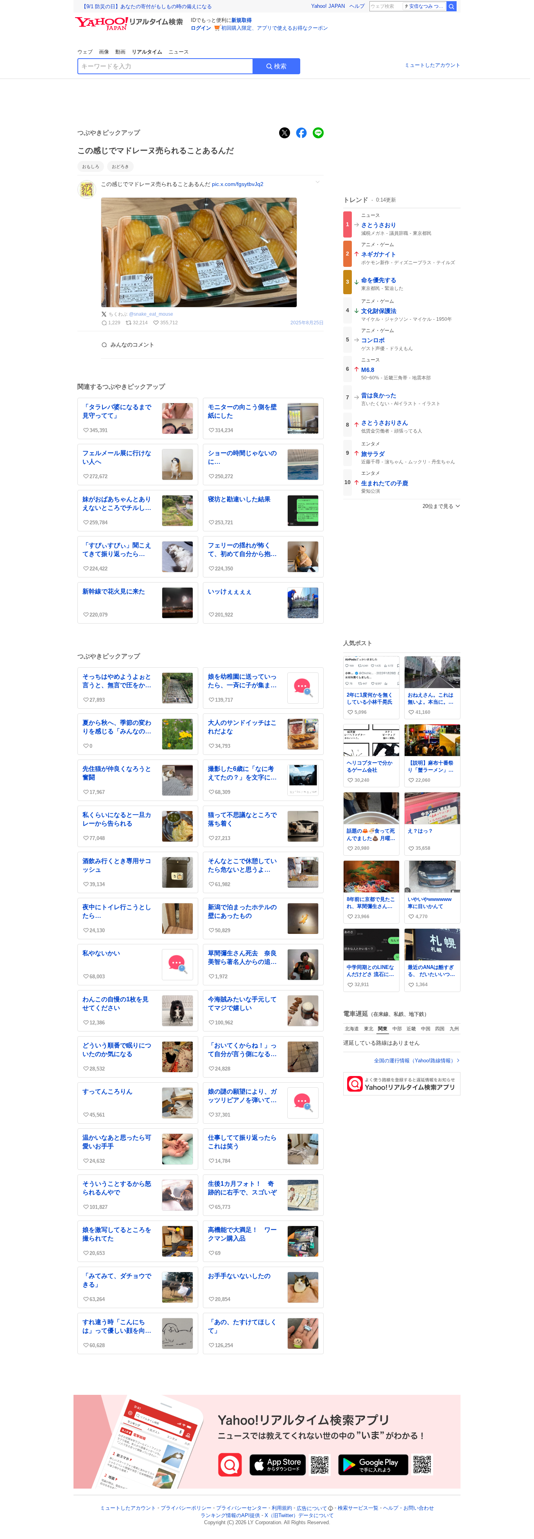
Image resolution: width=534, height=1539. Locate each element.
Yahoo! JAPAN (328, 6)
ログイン (201, 28)
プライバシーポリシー (186, 1508)
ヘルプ (357, 6)
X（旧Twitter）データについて (299, 1515)
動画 (120, 52)
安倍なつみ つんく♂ (427, 6)
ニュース (178, 52)
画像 (104, 52)
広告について (312, 1508)
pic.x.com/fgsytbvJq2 (237, 184)
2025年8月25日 (307, 322)
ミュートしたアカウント (433, 65)
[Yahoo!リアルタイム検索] (130, 19)
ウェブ (85, 52)
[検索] (451, 6)
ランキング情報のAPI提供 (230, 1515)
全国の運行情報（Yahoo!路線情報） (415, 1061)
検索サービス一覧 (358, 1508)
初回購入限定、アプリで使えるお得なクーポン (274, 28)
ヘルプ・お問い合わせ (408, 1508)
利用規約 (282, 1508)
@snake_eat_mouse (151, 314)
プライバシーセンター (241, 1508)
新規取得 (241, 20)
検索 (280, 66)
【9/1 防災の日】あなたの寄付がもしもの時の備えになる (146, 6)
